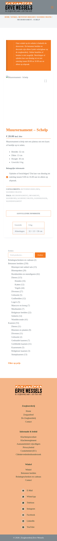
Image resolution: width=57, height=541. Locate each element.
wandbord (11, 198)
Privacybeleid (28, 447)
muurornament (20, 195)
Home (7, 17)
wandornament (14, 201)
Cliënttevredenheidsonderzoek (28, 454)
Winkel (14, 17)
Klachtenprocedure (28, 437)
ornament (34, 195)
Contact (28, 422)
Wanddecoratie (44, 17)
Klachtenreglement (28, 440)
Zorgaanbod (28, 415)
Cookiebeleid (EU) (28, 451)
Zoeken (11, 251)
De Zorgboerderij (28, 418)
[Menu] (52, 7)
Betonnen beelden (27, 17)
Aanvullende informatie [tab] (28, 214)
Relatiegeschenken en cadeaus (28, 477)
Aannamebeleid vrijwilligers (28, 444)
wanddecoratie (25, 198)
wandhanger (40, 198)
